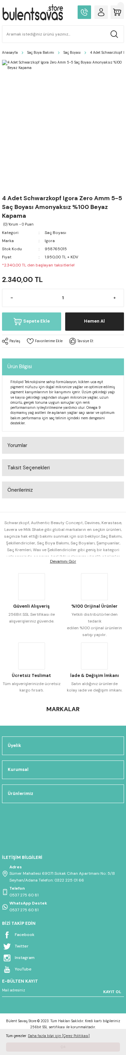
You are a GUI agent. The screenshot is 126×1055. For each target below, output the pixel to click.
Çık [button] (63, 1047)
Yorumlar (17, 445)
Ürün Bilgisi (19, 366)
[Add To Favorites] (44, 341)
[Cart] (117, 12)
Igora (50, 240)
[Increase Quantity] (114, 298)
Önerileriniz (20, 490)
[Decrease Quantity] (11, 298)
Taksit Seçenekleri (28, 467)
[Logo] (32, 12)
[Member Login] (101, 12)
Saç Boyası (55, 232)
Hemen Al (94, 321)
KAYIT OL (112, 991)
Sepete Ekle (36, 321)
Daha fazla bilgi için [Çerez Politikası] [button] (59, 1036)
